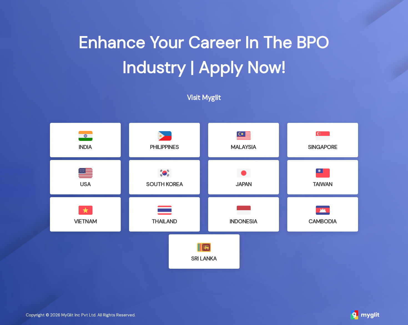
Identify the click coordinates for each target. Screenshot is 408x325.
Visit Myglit (204, 97)
